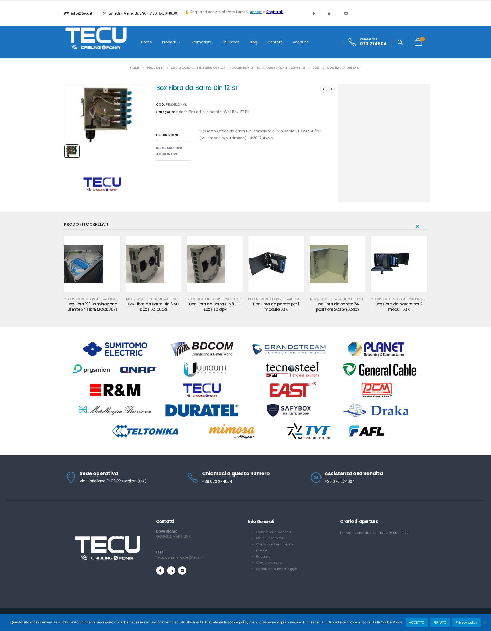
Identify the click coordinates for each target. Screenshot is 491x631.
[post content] (92, 264)
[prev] (323, 89)
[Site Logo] (96, 38)
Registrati (274, 11)
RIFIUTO (440, 622)
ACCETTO (417, 622)
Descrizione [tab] (167, 134)
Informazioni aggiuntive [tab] (169, 151)
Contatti (275, 42)
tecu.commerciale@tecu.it (180, 557)
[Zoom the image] (107, 538)
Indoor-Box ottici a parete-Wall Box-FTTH (212, 111)
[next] (331, 89)
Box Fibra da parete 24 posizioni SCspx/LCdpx (337, 306)
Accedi (256, 11)
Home (146, 42)
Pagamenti (265, 556)
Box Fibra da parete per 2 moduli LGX (398, 306)
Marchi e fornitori (270, 538)
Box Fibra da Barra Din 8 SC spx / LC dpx (214, 306)
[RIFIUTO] (484, 622)
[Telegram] (346, 13)
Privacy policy (466, 622)
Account (300, 42)
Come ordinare (269, 562)
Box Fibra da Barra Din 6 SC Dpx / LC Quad (153, 306)
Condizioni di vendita (273, 532)
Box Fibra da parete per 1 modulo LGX (276, 306)
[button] (400, 43)
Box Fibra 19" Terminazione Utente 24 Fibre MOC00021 (92, 306)
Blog (253, 42)
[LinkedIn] (329, 13)
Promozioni (201, 42)
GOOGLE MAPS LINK (173, 536)
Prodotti (169, 42)
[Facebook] (313, 13)
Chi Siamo (230, 42)
